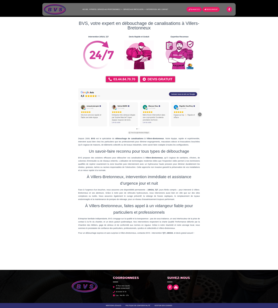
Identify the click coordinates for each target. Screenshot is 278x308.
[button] (78, 114)
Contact (164, 9)
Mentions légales (113, 305)
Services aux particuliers (133, 9)
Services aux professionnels (108, 9)
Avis (159, 9)
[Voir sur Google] (83, 107)
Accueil (85, 9)
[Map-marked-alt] (176, 287)
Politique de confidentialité (138, 305)
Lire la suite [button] (116, 122)
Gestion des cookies (163, 305)
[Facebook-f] (229, 9)
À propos (92, 9)
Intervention (151, 9)
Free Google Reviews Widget (140, 132)
